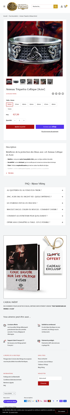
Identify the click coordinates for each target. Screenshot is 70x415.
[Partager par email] (63, 93)
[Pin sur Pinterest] (56, 93)
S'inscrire (43, 383)
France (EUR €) (8, 393)
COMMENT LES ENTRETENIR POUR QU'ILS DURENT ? (27, 216)
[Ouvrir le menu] (4, 6)
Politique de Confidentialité (11, 377)
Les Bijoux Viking (11, 94)
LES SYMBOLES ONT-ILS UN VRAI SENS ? (22, 203)
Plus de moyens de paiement (49, 132)
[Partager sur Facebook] (53, 93)
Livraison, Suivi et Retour (45, 362)
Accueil (5, 16)
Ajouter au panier (20, 127)
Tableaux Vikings (43, 365)
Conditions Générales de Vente (12, 380)
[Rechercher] (55, 6)
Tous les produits (13, 16)
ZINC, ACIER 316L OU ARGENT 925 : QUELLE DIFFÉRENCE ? (29, 197)
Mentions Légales (8, 383)
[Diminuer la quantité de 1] (15, 120)
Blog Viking (41, 367)
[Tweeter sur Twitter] (59, 93)
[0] (65, 6)
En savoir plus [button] (13, 412)
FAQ (4, 386)
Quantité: (9, 120)
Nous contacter (42, 359)
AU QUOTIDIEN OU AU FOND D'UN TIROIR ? (24, 190)
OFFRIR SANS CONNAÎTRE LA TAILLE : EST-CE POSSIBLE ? (28, 222)
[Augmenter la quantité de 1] (24, 120)
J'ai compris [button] (61, 411)
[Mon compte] (62, 6)
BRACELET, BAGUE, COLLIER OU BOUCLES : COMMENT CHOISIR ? (32, 209)
